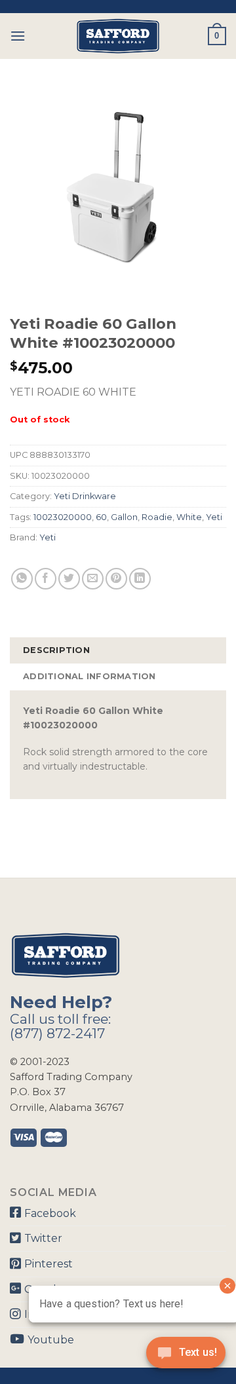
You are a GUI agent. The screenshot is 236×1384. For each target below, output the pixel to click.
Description (56, 650)
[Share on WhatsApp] (22, 578)
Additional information (89, 676)
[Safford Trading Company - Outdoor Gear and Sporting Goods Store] (118, 36)
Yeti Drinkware (85, 496)
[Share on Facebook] (45, 578)
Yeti (214, 517)
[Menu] (18, 36)
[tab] (118, 650)
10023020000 (62, 517)
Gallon (124, 517)
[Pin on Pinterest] (116, 578)
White (189, 517)
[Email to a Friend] (93, 578)
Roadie (157, 517)
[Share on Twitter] (69, 578)
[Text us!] (186, 1356)
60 (101, 517)
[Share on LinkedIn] (140, 578)
